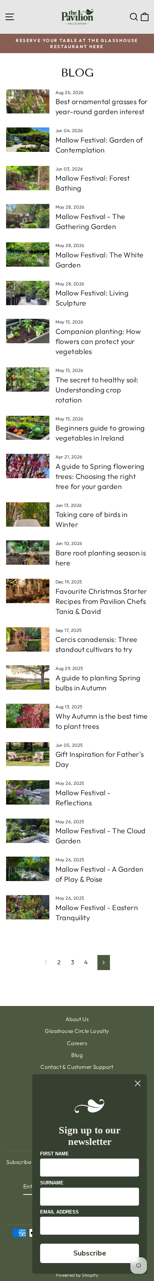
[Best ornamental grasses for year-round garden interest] (27, 101)
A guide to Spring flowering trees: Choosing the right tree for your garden (100, 476)
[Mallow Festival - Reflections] (27, 792)
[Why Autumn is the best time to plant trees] (27, 716)
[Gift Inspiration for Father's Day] (27, 754)
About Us (77, 1019)
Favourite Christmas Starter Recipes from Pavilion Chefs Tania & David (101, 601)
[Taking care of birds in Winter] (27, 514)
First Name (54, 1153)
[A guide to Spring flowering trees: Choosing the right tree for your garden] (27, 466)
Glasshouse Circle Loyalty (77, 1031)
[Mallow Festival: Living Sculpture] (27, 293)
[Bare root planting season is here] (27, 552)
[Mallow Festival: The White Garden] (27, 254)
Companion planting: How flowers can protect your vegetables (98, 341)
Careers (77, 1043)
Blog (77, 1055)
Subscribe (89, 1253)
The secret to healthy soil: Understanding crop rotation (97, 389)
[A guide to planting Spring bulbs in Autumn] (27, 677)
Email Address (59, 1212)
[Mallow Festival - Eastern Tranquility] (27, 907)
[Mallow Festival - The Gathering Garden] (27, 216)
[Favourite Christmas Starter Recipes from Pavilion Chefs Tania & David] (27, 591)
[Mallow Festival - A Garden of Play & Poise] (27, 869)
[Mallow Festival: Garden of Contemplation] (27, 139)
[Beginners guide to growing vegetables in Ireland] (27, 428)
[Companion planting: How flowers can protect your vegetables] (27, 331)
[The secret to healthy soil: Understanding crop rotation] (27, 379)
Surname (51, 1182)
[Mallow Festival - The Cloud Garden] (27, 831)
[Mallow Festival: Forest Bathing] (27, 178)
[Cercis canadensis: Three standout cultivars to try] (27, 639)
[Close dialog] (137, 1083)
